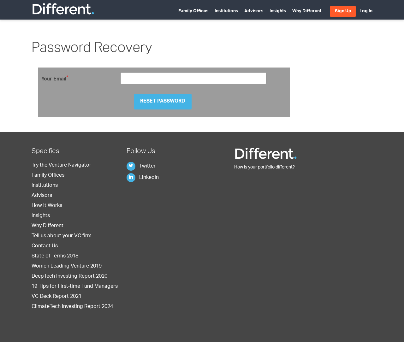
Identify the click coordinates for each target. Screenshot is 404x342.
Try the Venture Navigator (61, 165)
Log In (365, 11)
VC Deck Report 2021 (56, 296)
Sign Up (343, 11)
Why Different (306, 11)
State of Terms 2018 (55, 256)
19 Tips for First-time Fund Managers (75, 286)
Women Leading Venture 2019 (67, 266)
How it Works (47, 206)
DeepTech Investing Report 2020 (69, 276)
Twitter (147, 166)
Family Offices (193, 11)
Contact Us (45, 246)
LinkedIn (148, 177)
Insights (278, 11)
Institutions (226, 11)
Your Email (54, 78)
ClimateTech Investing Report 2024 (72, 307)
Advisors (253, 11)
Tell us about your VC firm (62, 236)
